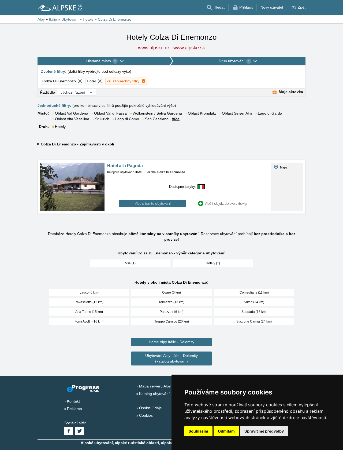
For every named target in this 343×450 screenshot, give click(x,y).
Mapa (283, 167)
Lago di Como (127, 119)
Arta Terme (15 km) (89, 312)
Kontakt (73, 401)
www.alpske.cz (154, 47)
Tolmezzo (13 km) (171, 302)
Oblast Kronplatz (202, 113)
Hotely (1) (213, 263)
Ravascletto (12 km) (88, 302)
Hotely (60, 127)
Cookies (146, 415)
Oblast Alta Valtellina (72, 119)
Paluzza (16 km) (171, 312)
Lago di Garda (270, 113)
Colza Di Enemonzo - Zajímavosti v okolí (77, 144)
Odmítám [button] (226, 431)
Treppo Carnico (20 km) (171, 321)
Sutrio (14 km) (254, 302)
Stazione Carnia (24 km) (254, 321)
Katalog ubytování (154, 394)
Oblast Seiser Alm (237, 113)
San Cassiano (157, 119)
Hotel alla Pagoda (125, 165)
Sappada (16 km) (254, 312)
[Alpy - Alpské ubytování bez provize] (60, 7)
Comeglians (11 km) (254, 292)
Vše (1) (130, 263)
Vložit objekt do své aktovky (226, 203)
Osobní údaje (150, 408)
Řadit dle (47, 92)
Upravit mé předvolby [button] (264, 431)
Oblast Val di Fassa (110, 113)
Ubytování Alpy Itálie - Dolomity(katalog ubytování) (171, 358)
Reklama (74, 409)
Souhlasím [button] (198, 431)
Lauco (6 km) (89, 292)
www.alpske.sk (189, 47)
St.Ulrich (102, 119)
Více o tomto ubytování (153, 203)
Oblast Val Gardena (71, 113)
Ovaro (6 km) (171, 292)
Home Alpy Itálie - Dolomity (171, 342)
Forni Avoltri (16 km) (88, 321)
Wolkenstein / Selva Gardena (157, 113)
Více (176, 119)
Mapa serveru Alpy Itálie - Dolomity (168, 386)
